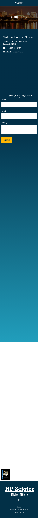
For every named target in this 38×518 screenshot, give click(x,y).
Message (4, 123)
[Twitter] (19, 500)
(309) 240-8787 (15, 48)
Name (3, 100)
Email (3, 111)
